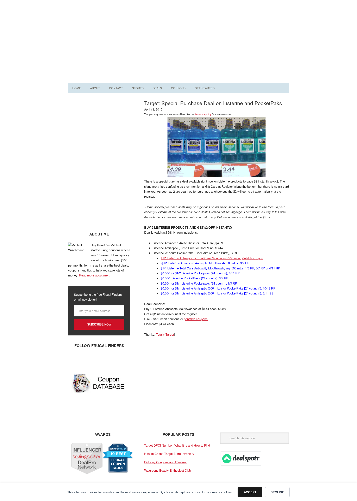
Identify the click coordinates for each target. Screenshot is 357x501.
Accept (250, 492)
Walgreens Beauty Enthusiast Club (167, 470)
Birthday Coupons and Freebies (165, 462)
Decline (277, 492)
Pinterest (98, 359)
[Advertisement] (213, 43)
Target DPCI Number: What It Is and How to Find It (178, 445)
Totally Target (165, 334)
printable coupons (196, 319)
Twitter (86, 359)
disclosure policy (203, 114)
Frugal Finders (91, 23)
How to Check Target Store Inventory (169, 453)
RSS (110, 359)
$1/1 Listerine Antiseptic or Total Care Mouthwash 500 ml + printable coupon (212, 258)
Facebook (73, 359)
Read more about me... (94, 275)
